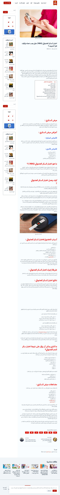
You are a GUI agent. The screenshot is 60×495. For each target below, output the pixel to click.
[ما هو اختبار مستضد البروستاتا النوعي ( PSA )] (25, 466)
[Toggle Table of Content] (54, 82)
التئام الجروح (51, 257)
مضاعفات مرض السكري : (51, 97)
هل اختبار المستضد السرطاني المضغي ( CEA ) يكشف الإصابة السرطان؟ (16, 473)
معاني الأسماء (22, 3)
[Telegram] (36, 433)
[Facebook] (55, 433)
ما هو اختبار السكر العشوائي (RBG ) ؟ (49, 89)
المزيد (16, 3)
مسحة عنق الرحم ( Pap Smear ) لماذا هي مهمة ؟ (34, 472)
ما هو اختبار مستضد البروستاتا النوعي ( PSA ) (25, 472)
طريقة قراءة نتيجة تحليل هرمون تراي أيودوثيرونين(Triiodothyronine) (44, 472)
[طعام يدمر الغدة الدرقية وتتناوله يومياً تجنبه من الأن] (11, 69)
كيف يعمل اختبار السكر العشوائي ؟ (45, 90)
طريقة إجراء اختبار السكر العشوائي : (49, 93)
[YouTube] (8, 26)
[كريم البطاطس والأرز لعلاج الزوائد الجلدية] (11, 95)
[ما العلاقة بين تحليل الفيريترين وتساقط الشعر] (53, 466)
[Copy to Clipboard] (27, 433)
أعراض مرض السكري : (51, 85)
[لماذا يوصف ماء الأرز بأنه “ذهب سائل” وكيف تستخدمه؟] (11, 76)
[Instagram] (12, 26)
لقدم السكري (52, 402)
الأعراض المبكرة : (52, 86)
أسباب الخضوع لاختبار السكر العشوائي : (49, 92)
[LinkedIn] (41, 433)
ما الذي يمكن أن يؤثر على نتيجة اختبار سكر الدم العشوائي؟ (46, 96)
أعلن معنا (6, 3)
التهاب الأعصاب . (52, 400)
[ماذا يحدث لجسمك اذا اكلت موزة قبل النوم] (11, 61)
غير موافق (49, 490)
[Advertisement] (38, 60)
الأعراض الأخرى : (52, 87)
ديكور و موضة (37, 3)
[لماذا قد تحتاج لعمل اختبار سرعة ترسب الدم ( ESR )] (7, 466)
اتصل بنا (5, 489)
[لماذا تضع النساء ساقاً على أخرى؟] (11, 53)
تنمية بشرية (43, 3)
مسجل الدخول (49, 451)
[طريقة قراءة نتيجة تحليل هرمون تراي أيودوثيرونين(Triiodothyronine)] (44, 466)
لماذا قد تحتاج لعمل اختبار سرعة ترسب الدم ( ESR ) (7, 472)
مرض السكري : (52, 83)
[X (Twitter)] (50, 433)
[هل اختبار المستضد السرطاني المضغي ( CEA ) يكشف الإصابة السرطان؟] (16, 466)
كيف (31, 3)
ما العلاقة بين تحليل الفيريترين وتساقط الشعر (54, 472)
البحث (14, 10)
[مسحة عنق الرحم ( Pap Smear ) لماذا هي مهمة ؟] (34, 466)
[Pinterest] (46, 433)
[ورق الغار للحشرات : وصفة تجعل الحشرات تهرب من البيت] (11, 85)
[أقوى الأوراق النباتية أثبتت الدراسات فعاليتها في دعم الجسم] (11, 44)
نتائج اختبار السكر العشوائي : (50, 95)
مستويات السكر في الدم (42, 332)
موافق (55, 490)
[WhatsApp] (32, 433)
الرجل (27, 3)
